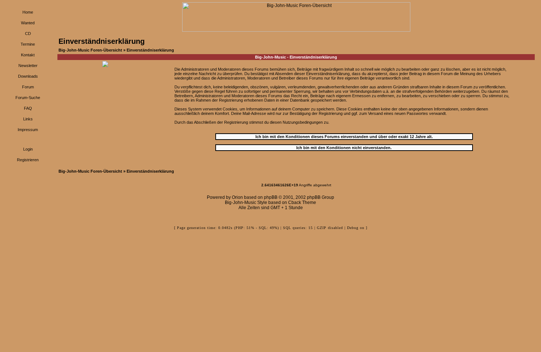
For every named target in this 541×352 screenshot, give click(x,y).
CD (28, 33)
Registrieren (28, 160)
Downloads (28, 76)
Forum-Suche (27, 97)
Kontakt (28, 55)
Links (28, 119)
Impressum (28, 129)
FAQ (28, 108)
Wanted (28, 23)
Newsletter (28, 65)
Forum (28, 87)
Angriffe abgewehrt (296, 185)
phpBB (270, 197)
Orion (237, 197)
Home (27, 12)
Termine (28, 44)
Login (28, 149)
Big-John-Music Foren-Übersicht (90, 50)
